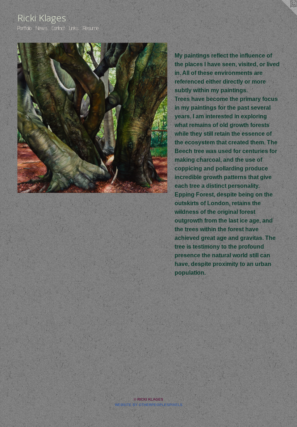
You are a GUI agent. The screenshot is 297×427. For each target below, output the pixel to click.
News (41, 28)
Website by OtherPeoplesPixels (149, 405)
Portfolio (24, 28)
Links (74, 28)
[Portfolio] (92, 118)
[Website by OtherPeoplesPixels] (282, 14)
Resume (91, 28)
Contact (58, 28)
